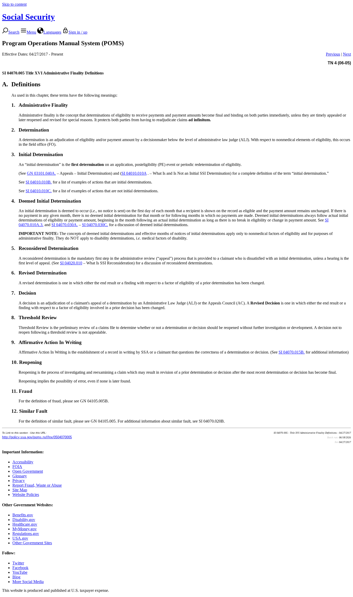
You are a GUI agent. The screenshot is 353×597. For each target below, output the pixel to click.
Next (347, 54)
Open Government (27, 471)
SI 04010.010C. (39, 191)
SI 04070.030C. (95, 225)
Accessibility (22, 462)
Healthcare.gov (24, 524)
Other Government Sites (32, 543)
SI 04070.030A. (64, 225)
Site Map (19, 490)
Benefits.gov (22, 515)
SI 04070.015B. (292, 352)
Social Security (28, 16)
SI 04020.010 (71, 263)
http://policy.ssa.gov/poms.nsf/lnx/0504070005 (37, 437)
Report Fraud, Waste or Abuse (37, 485)
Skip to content (14, 4)
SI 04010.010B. (39, 182)
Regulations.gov (25, 533)
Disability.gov (23, 519)
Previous (333, 54)
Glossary (19, 476)
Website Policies (25, 494)
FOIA (17, 466)
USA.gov (20, 538)
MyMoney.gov (24, 529)
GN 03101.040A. (41, 173)
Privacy (18, 480)
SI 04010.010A (134, 173)
